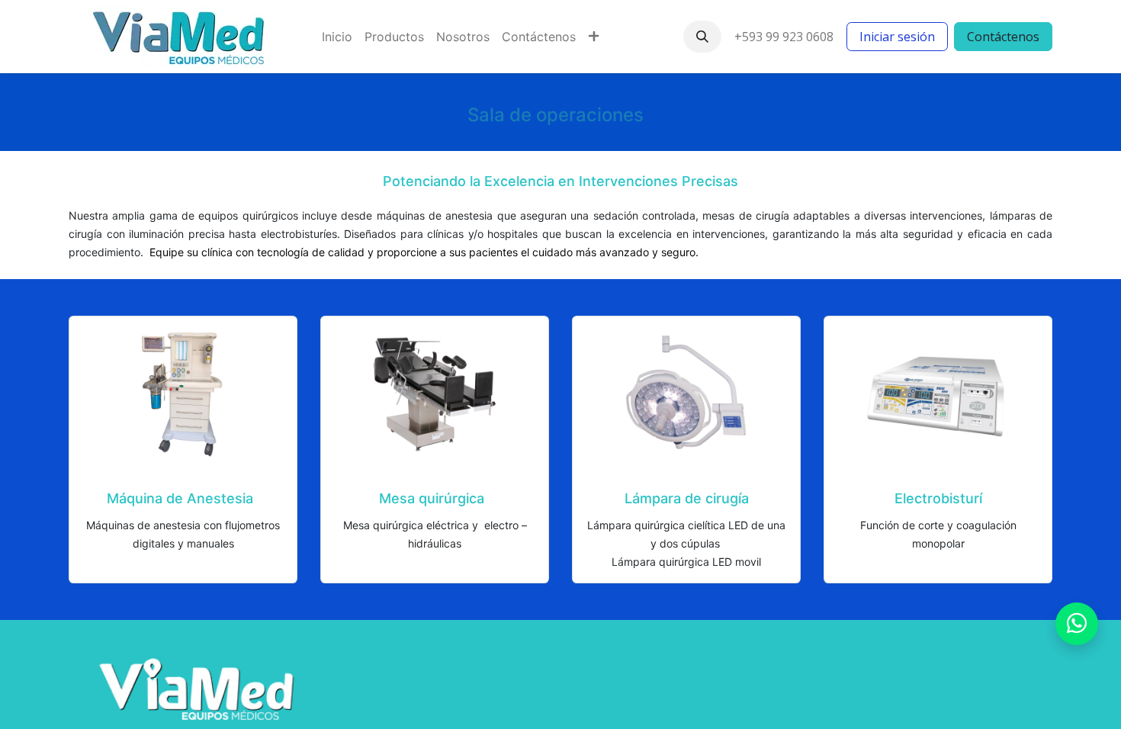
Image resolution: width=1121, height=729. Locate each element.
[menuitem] (337, 36)
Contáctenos (1003, 36)
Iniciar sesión (897, 36)
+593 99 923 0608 (784, 36)
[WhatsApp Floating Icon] (1077, 624)
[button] (702, 37)
